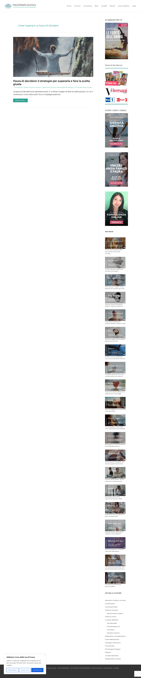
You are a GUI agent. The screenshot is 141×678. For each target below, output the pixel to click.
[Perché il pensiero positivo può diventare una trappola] (115, 262)
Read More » (20, 100)
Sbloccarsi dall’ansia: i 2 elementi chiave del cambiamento (114, 550)
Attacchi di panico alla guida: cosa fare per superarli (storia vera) (114, 463)
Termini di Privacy (97, 668)
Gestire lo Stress (110, 617)
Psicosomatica (110, 646)
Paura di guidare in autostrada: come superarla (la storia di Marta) (115, 428)
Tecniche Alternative (111, 656)
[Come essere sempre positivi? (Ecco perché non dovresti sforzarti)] (115, 243)
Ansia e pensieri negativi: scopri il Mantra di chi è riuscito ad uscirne (115, 287)
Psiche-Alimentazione (112, 639)
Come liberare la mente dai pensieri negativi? (113, 585)
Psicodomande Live (113, 626)
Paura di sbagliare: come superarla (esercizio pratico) (115, 410)
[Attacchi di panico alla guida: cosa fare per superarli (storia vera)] (115, 455)
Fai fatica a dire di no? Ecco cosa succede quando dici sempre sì (114, 375)
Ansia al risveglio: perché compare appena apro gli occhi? (115, 340)
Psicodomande (112, 623)
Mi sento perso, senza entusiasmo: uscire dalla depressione (115, 445)
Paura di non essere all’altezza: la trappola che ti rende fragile (115, 393)
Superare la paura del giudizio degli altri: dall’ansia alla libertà (114, 305)
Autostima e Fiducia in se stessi (115, 600)
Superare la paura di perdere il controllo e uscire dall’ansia (114, 533)
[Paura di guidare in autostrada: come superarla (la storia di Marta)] (115, 420)
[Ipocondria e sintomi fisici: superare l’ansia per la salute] (115, 490)
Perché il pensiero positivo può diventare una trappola (114, 270)
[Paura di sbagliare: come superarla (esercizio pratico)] (115, 402)
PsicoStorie (110, 630)
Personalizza (12, 670)
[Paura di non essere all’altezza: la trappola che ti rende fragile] (115, 385)
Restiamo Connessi (113, 633)
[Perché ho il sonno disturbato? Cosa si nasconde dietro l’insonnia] (115, 350)
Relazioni (108, 652)
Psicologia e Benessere (113, 643)
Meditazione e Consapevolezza (115, 636)
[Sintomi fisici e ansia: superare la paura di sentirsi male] (115, 508)
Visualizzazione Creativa (113, 659)
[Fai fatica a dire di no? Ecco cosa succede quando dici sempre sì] (115, 367)
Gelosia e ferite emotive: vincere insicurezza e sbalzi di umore (114, 480)
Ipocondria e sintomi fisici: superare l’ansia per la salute (113, 498)
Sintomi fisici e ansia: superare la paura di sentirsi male (114, 515)
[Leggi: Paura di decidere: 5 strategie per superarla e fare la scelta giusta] (53, 57)
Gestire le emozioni (49, 87)
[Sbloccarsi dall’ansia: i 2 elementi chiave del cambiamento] (115, 543)
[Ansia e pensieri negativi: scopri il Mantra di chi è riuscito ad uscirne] (115, 280)
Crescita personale (111, 607)
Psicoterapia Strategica (64, 87)
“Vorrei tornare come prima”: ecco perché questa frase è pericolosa (115, 568)
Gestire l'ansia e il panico (32, 87)
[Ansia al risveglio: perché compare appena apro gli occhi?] (115, 332)
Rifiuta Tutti (25, 670)
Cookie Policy (108, 668)
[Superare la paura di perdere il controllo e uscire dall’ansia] (115, 525)
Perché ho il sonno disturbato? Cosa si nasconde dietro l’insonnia (115, 357)
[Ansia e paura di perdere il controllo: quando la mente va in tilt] (115, 315)
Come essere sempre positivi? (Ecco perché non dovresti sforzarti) (114, 251)
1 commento (17, 87)
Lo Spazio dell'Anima (111, 620)
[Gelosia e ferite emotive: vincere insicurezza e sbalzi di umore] (115, 472)
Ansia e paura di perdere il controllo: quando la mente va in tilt (115, 322)
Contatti (116, 668)
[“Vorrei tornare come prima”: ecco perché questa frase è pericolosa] (115, 560)
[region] (25, 664)
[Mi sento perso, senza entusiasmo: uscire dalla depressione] (115, 438)
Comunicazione (110, 603)
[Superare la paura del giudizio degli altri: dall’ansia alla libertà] (115, 297)
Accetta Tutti (37, 670)
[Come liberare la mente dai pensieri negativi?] (115, 578)
